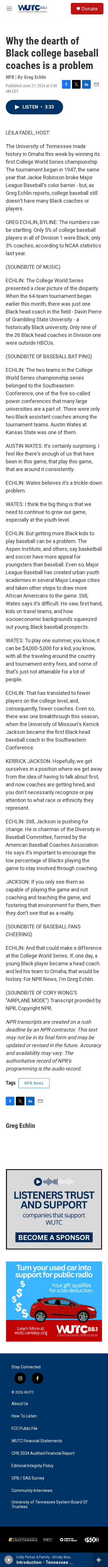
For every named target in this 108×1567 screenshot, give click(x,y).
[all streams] (100, 1560)
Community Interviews (32, 1490)
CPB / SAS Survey (28, 1478)
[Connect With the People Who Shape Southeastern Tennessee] (54, 1209)
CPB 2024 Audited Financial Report (43, 1453)
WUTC (29, 1392)
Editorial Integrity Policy (33, 1466)
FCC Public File (24, 1428)
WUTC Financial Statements (37, 1441)
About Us (20, 1404)
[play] (8, 1560)
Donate (90, 8)
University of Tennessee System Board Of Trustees (50, 1504)
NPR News (33, 1083)
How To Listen (24, 1416)
